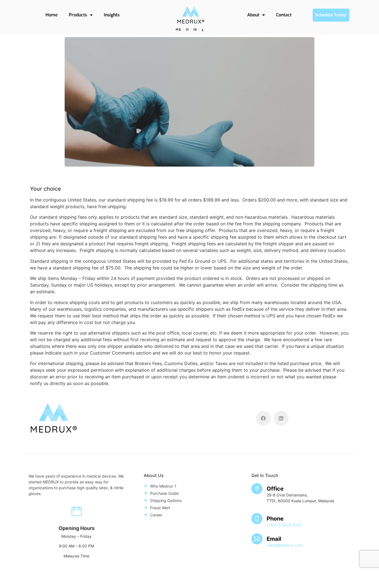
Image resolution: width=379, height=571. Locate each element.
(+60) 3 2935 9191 (284, 524)
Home (52, 15)
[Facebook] (263, 418)
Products (78, 15)
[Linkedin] (281, 418)
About (253, 15)
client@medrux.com (285, 545)
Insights (112, 15)
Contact (284, 15)
